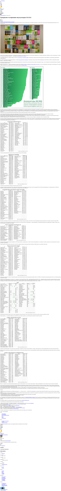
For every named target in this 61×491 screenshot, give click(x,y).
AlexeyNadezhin (2, 15)
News (3, 471)
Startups (3, 486)
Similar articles (6, 449)
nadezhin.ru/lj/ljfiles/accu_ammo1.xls (30, 397)
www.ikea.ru (8, 404)
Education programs (4, 485)
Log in (3, 467)
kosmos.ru (13, 406)
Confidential (3, 480)
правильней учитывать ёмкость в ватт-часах (33, 64)
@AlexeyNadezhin (8, 440)
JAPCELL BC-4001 (25, 57)
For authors (3, 477)
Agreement (3, 479)
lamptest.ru (3, 453)
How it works (4, 476)
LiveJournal (6, 434)
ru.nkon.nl (23, 407)
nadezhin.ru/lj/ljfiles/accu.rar (25, 400)
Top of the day (2, 449)
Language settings (3, 489)
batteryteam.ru (17, 405)
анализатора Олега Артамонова (23, 59)
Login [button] (1, 5)
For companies (4, 478)
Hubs (2, 472)
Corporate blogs (4, 483)
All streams (3, 0)
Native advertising (4, 484)
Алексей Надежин (4, 464)
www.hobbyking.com (15, 408)
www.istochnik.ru (31, 403)
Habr (5, 490)
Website (1, 434)
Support (6, 489)
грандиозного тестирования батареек (9, 22)
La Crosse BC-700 (19, 57)
